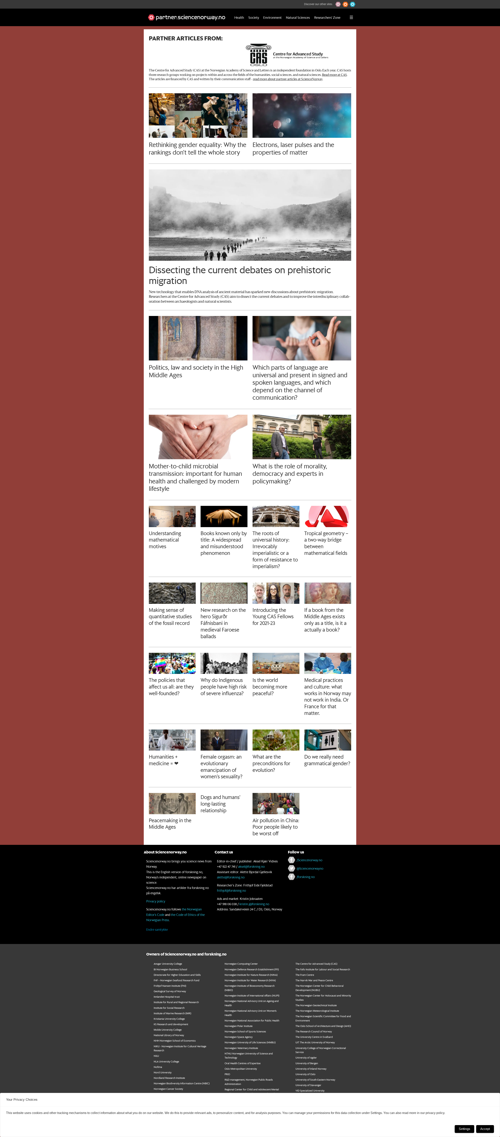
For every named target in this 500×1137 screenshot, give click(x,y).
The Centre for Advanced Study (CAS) (316, 963)
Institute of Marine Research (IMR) (172, 1013)
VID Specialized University (310, 1090)
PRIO (227, 1074)
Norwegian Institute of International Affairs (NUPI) (252, 995)
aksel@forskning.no (251, 866)
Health (239, 17)
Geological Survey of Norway (170, 991)
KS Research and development (171, 1024)
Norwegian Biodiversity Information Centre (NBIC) (182, 1083)
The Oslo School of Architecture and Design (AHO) (323, 1026)
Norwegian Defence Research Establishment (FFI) (252, 969)
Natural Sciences (298, 17)
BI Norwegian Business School (170, 969)
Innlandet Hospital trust (167, 996)
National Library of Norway (169, 1035)
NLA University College (166, 1061)
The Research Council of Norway (314, 1031)
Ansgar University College (168, 963)
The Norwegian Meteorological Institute (317, 1010)
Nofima (158, 1066)
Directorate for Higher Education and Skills (177, 974)
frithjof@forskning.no (231, 890)
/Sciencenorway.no (309, 860)
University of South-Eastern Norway (315, 1079)
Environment (272, 17)
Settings (464, 1129)
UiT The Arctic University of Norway (315, 1042)
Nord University (162, 1072)
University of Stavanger (308, 1085)
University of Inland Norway (311, 1068)
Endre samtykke (157, 929)
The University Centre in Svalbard (314, 1036)
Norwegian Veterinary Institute (241, 1048)
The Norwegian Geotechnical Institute (316, 1005)
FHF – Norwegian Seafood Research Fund (176, 980)
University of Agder (306, 1057)
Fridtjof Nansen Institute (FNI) (170, 985)
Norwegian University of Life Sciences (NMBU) (250, 1042)
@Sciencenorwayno (310, 868)
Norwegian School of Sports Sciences (245, 1031)
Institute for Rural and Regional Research (176, 1002)
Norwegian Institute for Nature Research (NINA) (251, 974)
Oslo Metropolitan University (241, 1068)
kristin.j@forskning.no (254, 904)
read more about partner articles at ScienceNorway (287, 79)
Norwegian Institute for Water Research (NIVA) (250, 980)
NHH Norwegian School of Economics (175, 1040)
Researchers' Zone (327, 17)
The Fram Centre (305, 974)
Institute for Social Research (169, 1007)
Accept (485, 1129)
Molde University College (168, 1029)
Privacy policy (155, 901)
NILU (156, 1055)
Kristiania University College (169, 1018)
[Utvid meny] (351, 17)
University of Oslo (305, 1074)
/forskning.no (306, 877)
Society (253, 17)
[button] (338, 4)
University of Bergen (307, 1063)
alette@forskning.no (231, 877)
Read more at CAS (334, 75)
